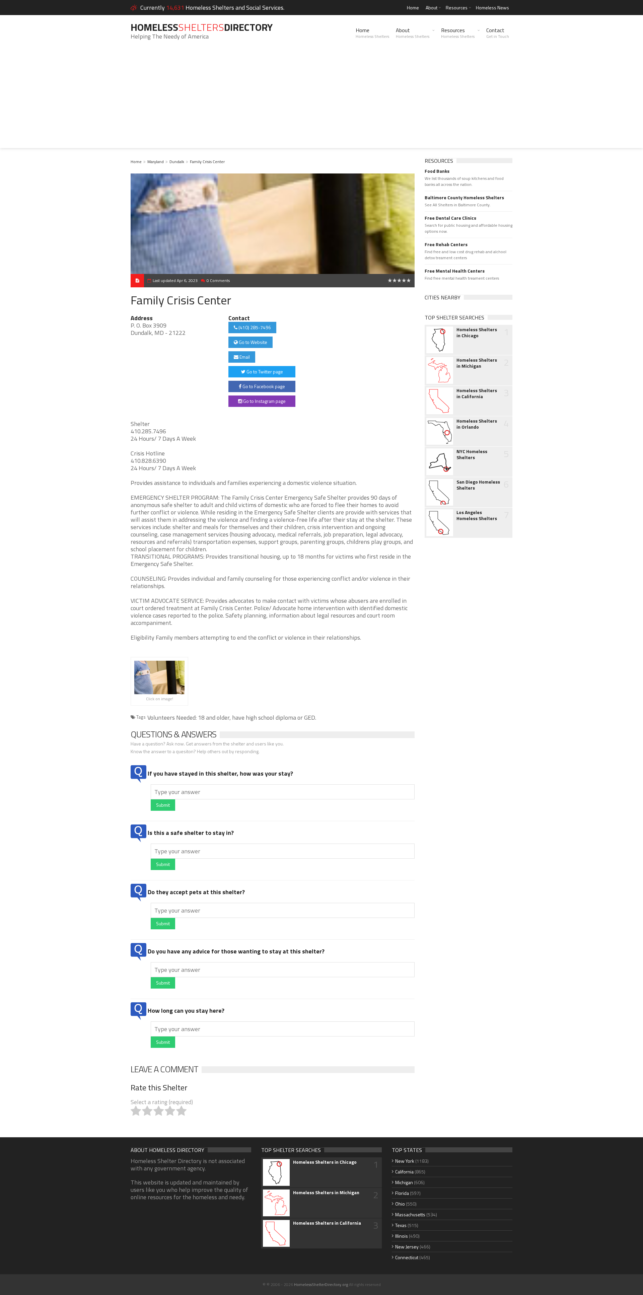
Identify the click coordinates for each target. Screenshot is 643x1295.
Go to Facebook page (263, 386)
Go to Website (252, 342)
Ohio (400, 1203)
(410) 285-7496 (254, 327)
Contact (497, 33)
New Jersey (407, 1246)
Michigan (404, 1182)
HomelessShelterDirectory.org (321, 1284)
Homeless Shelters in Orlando (476, 424)
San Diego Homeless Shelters (478, 485)
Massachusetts (410, 1214)
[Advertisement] (321, 101)
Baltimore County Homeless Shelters (464, 198)
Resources (457, 7)
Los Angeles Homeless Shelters (476, 515)
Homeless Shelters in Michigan (476, 363)
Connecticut (406, 1257)
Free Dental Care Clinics (450, 218)
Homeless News (492, 7)
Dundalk (176, 161)
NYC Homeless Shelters (471, 454)
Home (413, 7)
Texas (401, 1225)
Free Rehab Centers (446, 244)
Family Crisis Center (207, 161)
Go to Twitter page (264, 371)
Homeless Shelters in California (476, 393)
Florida (402, 1193)
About (431, 7)
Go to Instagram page (264, 401)
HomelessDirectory (202, 27)
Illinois (401, 1235)
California (404, 1171)
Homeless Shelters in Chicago (476, 333)
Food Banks (437, 171)
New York (404, 1160)
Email (244, 356)
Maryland (155, 161)
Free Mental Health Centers (455, 271)
